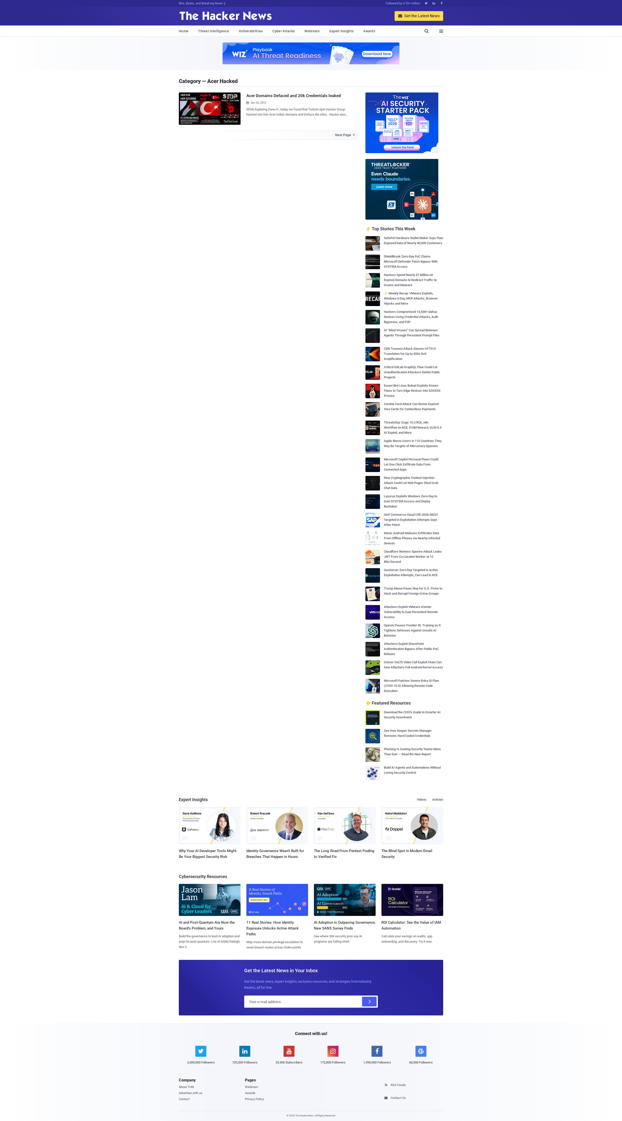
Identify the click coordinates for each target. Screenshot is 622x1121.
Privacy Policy (254, 1099)
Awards (369, 31)
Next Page (345, 135)
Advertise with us (190, 1093)
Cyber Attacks (283, 31)
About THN (186, 1087)
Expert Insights (341, 31)
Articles (437, 799)
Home (183, 31)
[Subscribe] (369, 1001)
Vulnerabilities (251, 31)
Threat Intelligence (213, 31)
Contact (184, 1099)
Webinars (312, 31)
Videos (421, 799)
